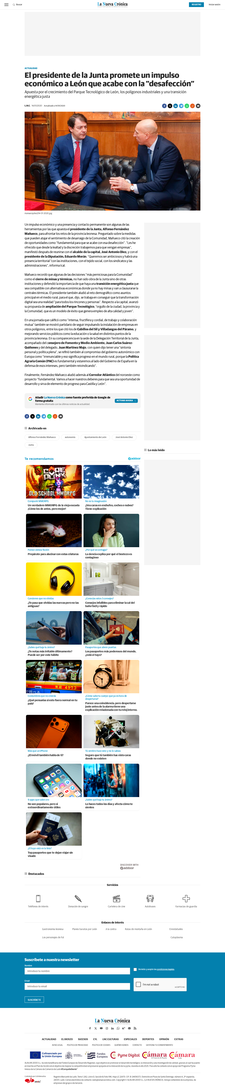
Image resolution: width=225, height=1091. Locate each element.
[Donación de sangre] (78, 900)
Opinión (164, 1039)
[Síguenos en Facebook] (90, 1028)
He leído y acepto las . (156, 969)
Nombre (28, 966)
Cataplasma (177, 937)
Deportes (148, 1039)
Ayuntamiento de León (95, 437)
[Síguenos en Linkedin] (112, 1028)
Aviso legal (57, 1045)
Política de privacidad (77, 1045)
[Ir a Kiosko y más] (124, 1028)
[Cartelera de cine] (116, 900)
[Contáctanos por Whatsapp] (118, 1028)
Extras (178, 1039)
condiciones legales (165, 969)
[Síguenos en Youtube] (101, 1028)
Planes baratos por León (84, 929)
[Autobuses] (150, 900)
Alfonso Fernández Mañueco (42, 437)
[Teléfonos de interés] (38, 900)
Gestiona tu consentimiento (159, 1045)
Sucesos (83, 1039)
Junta (31, 445)
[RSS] (135, 1028)
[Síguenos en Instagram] (107, 1028)
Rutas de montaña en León (138, 929)
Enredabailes (176, 929)
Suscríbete (34, 1000)
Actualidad (31, 68)
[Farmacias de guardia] (186, 900)
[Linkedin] (175, 106)
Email (27, 981)
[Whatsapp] (187, 106)
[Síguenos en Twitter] (95, 1028)
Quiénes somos (121, 1045)
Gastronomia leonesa (52, 929)
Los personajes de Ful (53, 937)
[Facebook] (164, 106)
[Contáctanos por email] (129, 1028)
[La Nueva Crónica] (112, 1023)
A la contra (111, 929)
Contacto (137, 1045)
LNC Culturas (110, 1039)
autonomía (70, 437)
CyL (95, 1039)
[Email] (198, 106)
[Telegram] (181, 106)
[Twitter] (170, 106)
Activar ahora (125, 401)
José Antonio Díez (124, 437)
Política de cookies (101, 1045)
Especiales (130, 1039)
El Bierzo (67, 1039)
